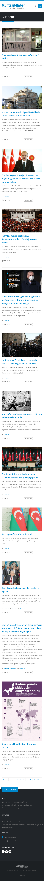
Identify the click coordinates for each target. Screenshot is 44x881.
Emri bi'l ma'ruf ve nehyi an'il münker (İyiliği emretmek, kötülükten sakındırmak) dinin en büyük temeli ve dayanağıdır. (22, 628)
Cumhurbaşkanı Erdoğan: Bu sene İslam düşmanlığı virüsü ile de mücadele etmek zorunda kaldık (21, 178)
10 (38, 779)
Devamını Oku (28, 76)
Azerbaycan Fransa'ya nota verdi (17, 534)
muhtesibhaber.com (10, 837)
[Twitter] (6, 851)
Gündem (6, 73)
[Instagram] (9, 851)
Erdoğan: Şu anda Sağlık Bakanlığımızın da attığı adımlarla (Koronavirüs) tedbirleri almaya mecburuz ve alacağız (21, 300)
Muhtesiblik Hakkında (10, 669)
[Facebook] (3, 851)
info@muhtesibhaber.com (12, 841)
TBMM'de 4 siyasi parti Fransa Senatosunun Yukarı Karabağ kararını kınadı (19, 239)
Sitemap (22, 875)
